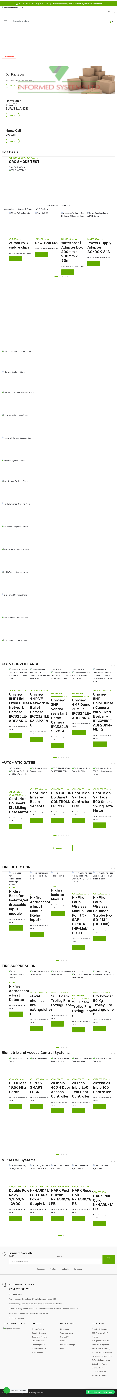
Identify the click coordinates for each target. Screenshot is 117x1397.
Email (11, 1256)
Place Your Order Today (18, 53)
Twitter (53, 1269)
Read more (79, 732)
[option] (61, 180)
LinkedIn (65, 1269)
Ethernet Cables (38, 1341)
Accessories (9, 209)
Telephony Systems (40, 1337)
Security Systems (39, 1333)
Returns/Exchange (67, 1345)
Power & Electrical (39, 1349)
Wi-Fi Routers (42, 209)
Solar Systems (37, 1352)
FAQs (62, 1349)
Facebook (41, 1269)
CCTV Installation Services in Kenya (99, 1374)
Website (59, 1256)
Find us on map (18, 1318)
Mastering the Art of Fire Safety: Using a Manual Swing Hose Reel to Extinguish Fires (102, 1362)
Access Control (38, 1329)
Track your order (66, 1333)
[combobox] (58, 21)
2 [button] (58, 757)
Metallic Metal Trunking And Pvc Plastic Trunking (102, 1350)
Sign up (109, 1259)
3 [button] (62, 276)
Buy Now (15, 259)
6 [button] (68, 757)
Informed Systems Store (23, 1393)
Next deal (66, 206)
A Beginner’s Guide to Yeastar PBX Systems (100, 1343)
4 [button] (63, 757)
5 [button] (67, 276)
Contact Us (64, 1337)
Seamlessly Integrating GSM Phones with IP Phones (101, 1333)
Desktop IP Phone (24, 209)
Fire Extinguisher (38, 1345)
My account (64, 1329)
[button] (100, 1392)
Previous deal (52, 206)
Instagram (78, 1269)
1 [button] (56, 276)
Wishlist (63, 1341)
